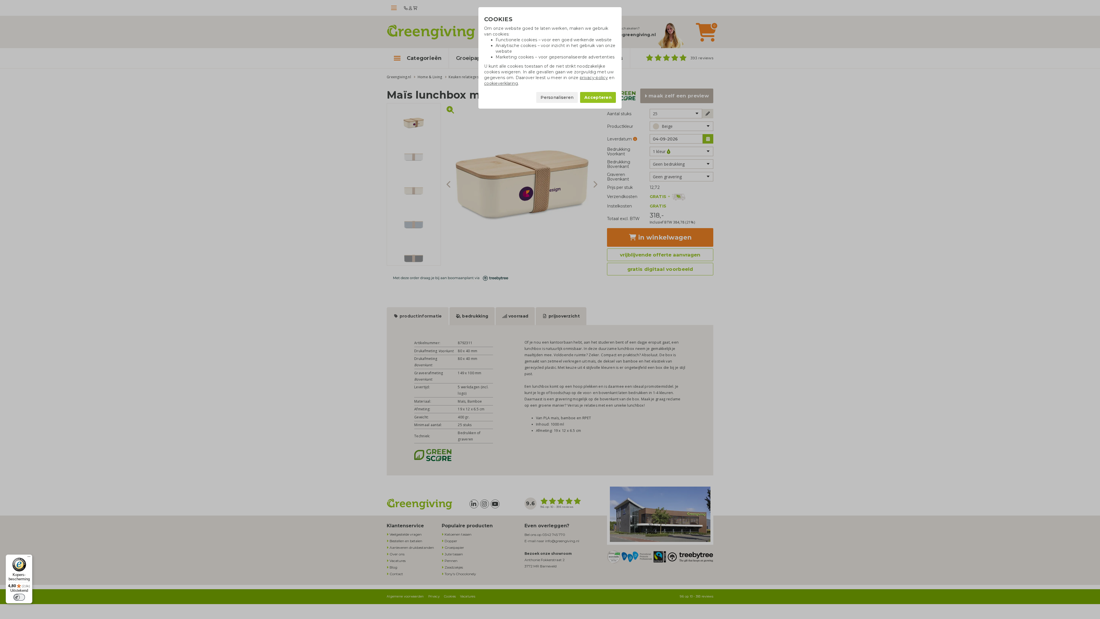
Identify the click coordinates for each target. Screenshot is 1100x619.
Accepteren (598, 97)
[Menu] (28, 558)
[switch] (19, 597)
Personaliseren (557, 97)
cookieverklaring (501, 83)
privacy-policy (594, 77)
